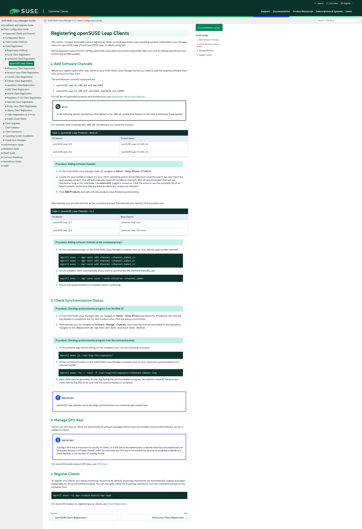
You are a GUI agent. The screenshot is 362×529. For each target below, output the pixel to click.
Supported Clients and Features (20, 33)
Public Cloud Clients (16, 118)
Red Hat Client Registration (20, 102)
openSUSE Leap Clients (21, 63)
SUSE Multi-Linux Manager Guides (18, 20)
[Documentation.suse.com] (45, 20)
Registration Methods (17, 50)
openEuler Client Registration (21, 85)
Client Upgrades (12, 123)
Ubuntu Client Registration (19, 110)
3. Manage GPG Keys (205, 50)
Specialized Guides (12, 161)
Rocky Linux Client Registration (22, 106)
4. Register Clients (204, 55)
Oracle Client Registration (19, 93)
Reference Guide (11, 148)
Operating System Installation (19, 136)
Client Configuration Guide (16, 29)
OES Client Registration (18, 89)
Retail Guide (9, 153)
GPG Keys (102, 464)
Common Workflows (13, 157)
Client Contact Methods (16, 42)
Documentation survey (209, 27)
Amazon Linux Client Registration (23, 72)
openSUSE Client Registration (21, 58)
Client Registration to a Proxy (21, 114)
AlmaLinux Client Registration (21, 68)
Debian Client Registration (19, 81)
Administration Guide (13, 144)
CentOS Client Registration (20, 76)
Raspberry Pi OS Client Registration (24, 97)
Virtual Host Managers (15, 140)
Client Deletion (12, 127)
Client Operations (13, 131)
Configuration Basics (15, 37)
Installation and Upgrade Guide (18, 25)
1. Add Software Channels (208, 40)
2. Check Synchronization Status (208, 45)
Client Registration (14, 46)
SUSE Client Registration (18, 54)
